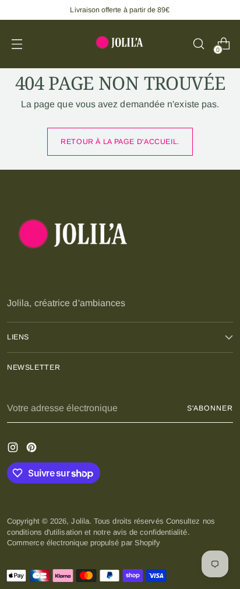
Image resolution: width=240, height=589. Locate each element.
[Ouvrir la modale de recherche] (198, 44)
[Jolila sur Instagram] (14, 448)
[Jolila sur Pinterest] (33, 448)
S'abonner (210, 408)
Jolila (80, 521)
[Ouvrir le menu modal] (17, 44)
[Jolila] (120, 44)
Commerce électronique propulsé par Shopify (83, 542)
